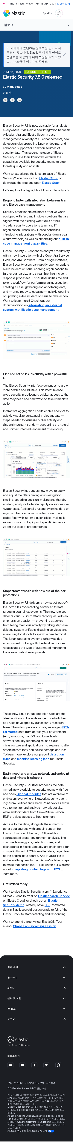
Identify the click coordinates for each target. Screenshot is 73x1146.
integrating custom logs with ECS (36, 869)
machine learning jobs (33, 759)
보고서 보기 (63, 3)
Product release (37, 72)
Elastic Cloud (48, 178)
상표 (9, 1082)
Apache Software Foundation (33, 1121)
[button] (64, 55)
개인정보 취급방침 (34, 1082)
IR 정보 (11, 1008)
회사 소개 (12, 967)
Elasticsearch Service (54, 896)
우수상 (11, 1019)
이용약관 (18, 1082)
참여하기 (12, 977)
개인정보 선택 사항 (38, 1130)
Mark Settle (14, 86)
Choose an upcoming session (34, 926)
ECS (47, 905)
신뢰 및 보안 (14, 998)
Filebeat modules (28, 794)
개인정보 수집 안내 (17, 1130)
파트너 (11, 987)
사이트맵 (50, 1082)
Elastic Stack (51, 183)
